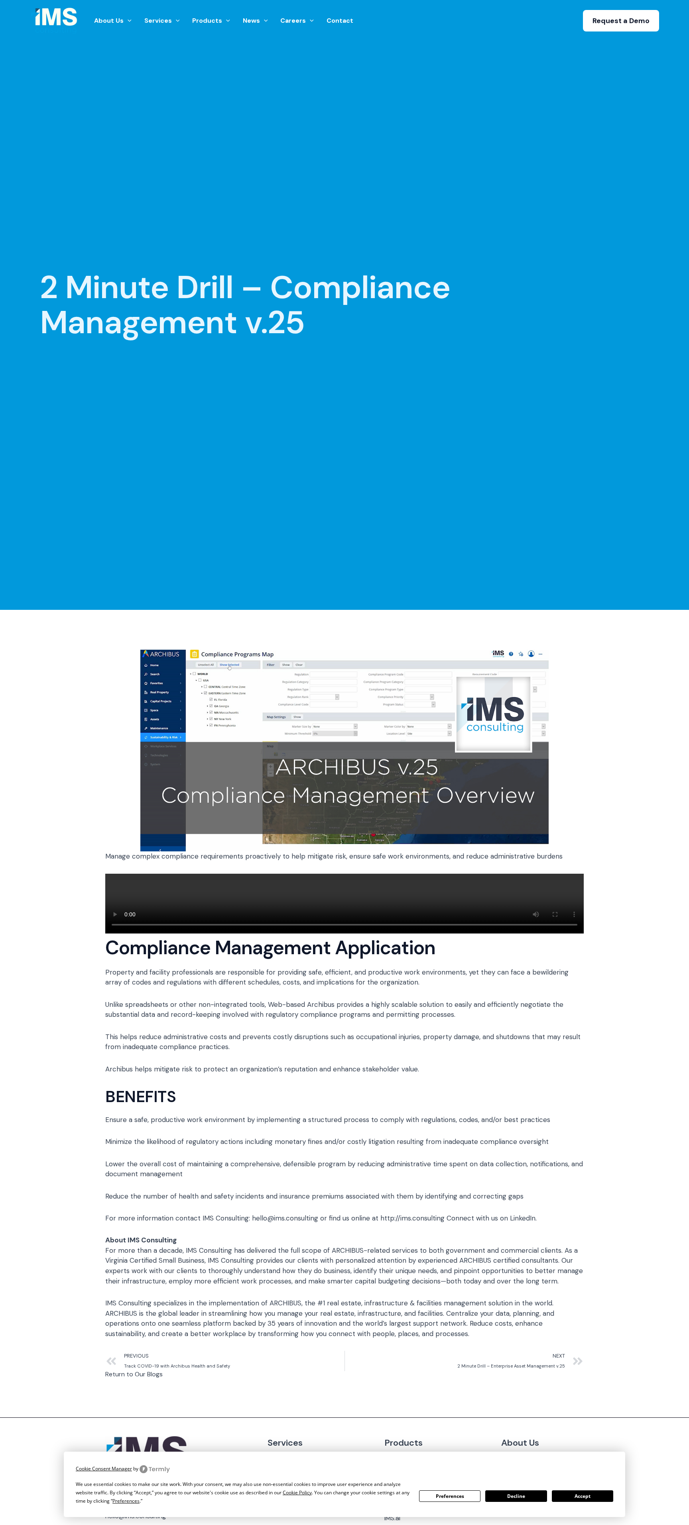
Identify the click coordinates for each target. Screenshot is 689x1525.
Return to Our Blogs (134, 1374)
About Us (520, 1442)
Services (285, 1442)
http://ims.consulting (412, 1218)
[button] (621, 20)
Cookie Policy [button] (297, 1492)
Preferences (450, 1496)
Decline (516, 1496)
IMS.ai (392, 1518)
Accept (583, 1496)
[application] (128, 21)
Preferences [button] (126, 1500)
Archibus (119, 1069)
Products (403, 1442)
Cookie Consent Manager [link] (104, 1468)
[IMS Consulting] (55, 20)
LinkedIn (522, 1218)
